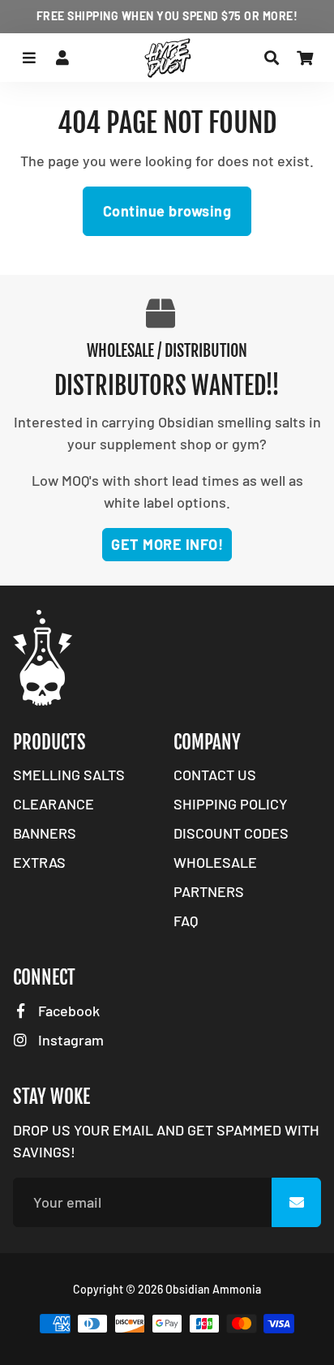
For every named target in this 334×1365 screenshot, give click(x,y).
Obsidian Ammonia (213, 1289)
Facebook (67, 1010)
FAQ (185, 920)
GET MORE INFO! (167, 544)
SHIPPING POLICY (230, 804)
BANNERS (44, 833)
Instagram (69, 1040)
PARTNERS (208, 891)
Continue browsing (167, 211)
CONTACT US (214, 774)
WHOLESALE (215, 862)
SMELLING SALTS (69, 774)
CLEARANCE (53, 804)
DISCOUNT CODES (231, 833)
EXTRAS (39, 862)
